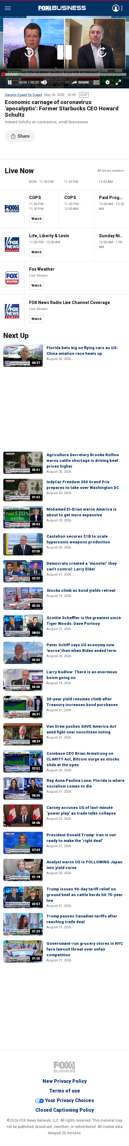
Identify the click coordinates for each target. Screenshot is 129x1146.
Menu (8, 8)
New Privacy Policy (65, 1081)
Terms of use (64, 1091)
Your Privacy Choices (69, 1100)
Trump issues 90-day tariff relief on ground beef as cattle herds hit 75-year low (84, 895)
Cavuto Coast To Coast (23, 95)
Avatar (115, 8)
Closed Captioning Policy (64, 1110)
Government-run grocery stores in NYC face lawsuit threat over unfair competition (84, 949)
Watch (37, 219)
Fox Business (62, 8)
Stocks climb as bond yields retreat (81, 590)
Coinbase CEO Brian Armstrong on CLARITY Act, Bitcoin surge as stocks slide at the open (82, 759)
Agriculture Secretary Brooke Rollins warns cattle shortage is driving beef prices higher (82, 461)
